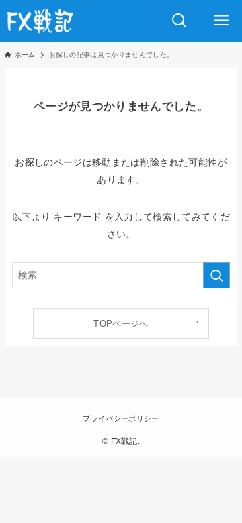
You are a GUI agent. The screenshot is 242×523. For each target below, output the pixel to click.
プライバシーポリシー (121, 418)
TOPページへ (120, 323)
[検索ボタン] (179, 21)
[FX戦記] (40, 21)
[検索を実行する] (216, 275)
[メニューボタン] (221, 21)
